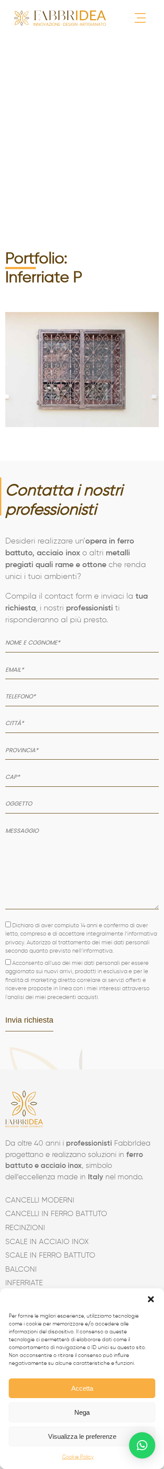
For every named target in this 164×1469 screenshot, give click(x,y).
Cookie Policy (78, 1457)
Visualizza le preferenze (82, 1436)
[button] (151, 1299)
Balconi (21, 1269)
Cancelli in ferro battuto (56, 1214)
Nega (82, 1412)
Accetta (82, 1388)
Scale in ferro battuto (50, 1255)
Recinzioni (25, 1228)
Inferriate (24, 1283)
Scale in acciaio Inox (47, 1242)
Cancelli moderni (39, 1200)
